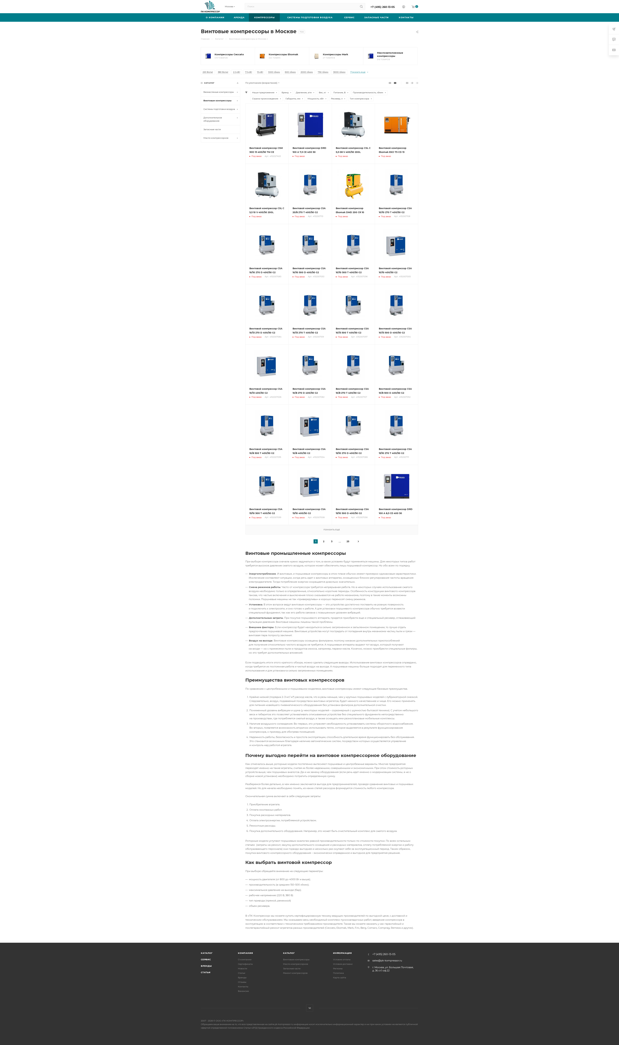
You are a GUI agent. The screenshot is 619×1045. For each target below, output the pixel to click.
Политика (338, 973)
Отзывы (242, 982)
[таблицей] (417, 83)
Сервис (206, 959)
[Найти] (361, 6)
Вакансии (243, 991)
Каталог (207, 953)
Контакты (243, 986)
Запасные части (291, 968)
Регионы (338, 968)
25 (348, 541)
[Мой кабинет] (403, 7)
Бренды (206, 966)
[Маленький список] (390, 83)
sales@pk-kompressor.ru (387, 960)
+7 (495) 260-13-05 (382, 7)
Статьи (206, 972)
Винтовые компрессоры (296, 959)
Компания (245, 953)
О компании (244, 959)
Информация (342, 953)
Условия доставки (343, 964)
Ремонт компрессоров (295, 973)
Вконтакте (309, 1008)
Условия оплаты (341, 959)
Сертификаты (245, 964)
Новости (242, 968)
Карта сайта (339, 977)
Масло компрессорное (295, 964)
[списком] (412, 83)
